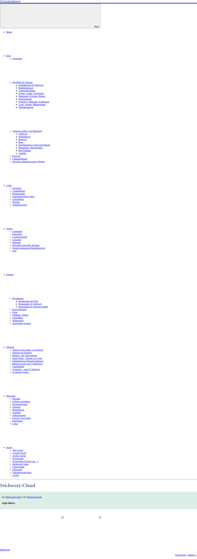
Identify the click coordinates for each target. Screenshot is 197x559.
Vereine (16, 202)
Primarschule (18, 193)
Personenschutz (19, 404)
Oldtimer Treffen (20, 315)
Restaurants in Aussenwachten (33, 306)
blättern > (192, 555)
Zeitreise (16, 412)
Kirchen (16, 156)
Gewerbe (16, 239)
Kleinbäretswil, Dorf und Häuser (34, 145)
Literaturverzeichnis (22, 472)
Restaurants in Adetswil (29, 304)
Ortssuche (17, 469)
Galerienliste (18, 467)
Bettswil (22, 139)
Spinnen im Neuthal (22, 352)
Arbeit (9, 228)
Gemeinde (17, 231)
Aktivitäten (17, 318)
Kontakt (16, 398)
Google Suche (19, 453)
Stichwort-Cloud (20, 464)
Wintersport (18, 320)
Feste (14, 312)
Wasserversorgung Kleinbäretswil (28, 248)
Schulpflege (18, 199)
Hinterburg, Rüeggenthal (30, 147)
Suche (9, 447)
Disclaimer (17, 421)
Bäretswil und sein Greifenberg (27, 364)
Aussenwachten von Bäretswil (27, 131)
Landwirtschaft (19, 237)
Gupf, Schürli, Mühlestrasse (32, 104)
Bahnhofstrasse (25, 88)
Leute (9, 185)
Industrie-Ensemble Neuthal (25, 245)
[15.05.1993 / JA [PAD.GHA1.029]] (117, 528)
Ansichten (17, 58)
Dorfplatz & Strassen (22, 82)
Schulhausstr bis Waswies (30, 85)
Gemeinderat (18, 191)
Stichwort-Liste (34, 497)
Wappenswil (24, 136)
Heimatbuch (18, 410)
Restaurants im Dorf (28, 301)
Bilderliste (5, 550)
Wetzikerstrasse (25, 107)
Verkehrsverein (19, 205)
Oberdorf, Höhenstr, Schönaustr (33, 101)
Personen (16, 188)
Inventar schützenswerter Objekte (28, 161)
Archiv (15, 475)
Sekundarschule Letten (23, 196)
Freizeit (9, 274)
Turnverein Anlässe (21, 323)
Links (15, 423)
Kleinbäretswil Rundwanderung (27, 361)
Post (14, 251)
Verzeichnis (18, 458)
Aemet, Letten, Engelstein (31, 93)
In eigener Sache (20, 372)
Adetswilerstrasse (26, 90)
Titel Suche (17, 450)
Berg (20, 142)
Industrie (16, 242)
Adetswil (22, 134)
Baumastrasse (25, 99)
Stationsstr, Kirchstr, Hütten (31, 96)
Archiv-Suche (19, 456)
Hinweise (10, 396)
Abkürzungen (19, 415)
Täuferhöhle (18, 366)
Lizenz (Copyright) (21, 418)
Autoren (16, 407)
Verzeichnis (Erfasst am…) (25, 461)
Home (9, 32)
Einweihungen (19, 309)
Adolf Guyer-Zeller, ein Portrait (27, 350)
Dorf (8, 55)
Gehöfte (22, 153)
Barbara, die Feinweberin (24, 355)
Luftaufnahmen (19, 159)
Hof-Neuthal (24, 150)
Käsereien (17, 234)
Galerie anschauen (21, 401)
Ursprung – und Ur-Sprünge (26, 369)
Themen (10, 347)
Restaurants (18, 298)
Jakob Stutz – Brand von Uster (27, 358)
